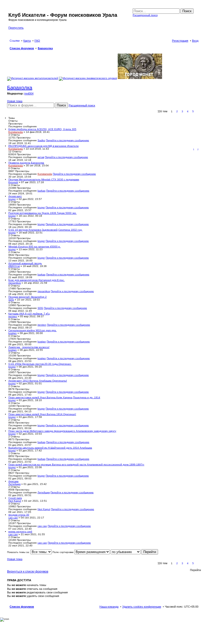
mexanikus (14, 282)
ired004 (28, 93)
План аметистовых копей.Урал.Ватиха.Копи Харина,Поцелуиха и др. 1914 (54, 397)
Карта (27, 40)
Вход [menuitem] (195, 40)
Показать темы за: (18, 552)
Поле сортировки (63, 552)
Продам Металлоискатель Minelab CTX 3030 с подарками (43, 179)
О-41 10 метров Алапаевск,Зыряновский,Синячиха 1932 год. (45, 229)
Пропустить (16, 27)
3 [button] (182, 111)
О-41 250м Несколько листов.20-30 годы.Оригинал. (40, 363)
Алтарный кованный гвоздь (25, 263)
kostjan (12, 333)
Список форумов (22, 606)
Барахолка (19, 87)
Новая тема (14, 101)
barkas (41, 190)
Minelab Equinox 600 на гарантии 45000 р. (34, 246)
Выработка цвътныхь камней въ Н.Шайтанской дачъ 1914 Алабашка (50, 447)
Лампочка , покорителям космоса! (28, 347)
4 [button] (187, 111)
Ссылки (15, 40)
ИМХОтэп (14, 266)
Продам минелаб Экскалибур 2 (27, 296)
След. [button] (198, 111)
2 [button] (177, 111)
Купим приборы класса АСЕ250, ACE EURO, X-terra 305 (42, 129)
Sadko (41, 140)
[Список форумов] (11, 9)
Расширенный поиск (145, 15)
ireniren (12, 316)
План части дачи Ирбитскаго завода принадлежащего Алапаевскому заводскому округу (62, 431)
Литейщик (14, 484)
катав (41, 157)
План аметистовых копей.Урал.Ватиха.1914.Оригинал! (42, 414)
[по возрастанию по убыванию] (126, 552)
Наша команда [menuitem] (108, 606)
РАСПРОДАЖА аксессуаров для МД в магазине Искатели (43, 146)
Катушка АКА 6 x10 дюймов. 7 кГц (29, 313)
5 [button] (193, 111)
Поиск (187, 11)
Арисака (13, 481)
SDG (11, 299)
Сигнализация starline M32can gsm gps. (32, 330)
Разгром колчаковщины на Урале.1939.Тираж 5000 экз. (42, 213)
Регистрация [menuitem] (180, 40)
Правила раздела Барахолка (26, 162)
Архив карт (15, 196)
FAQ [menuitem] (37, 40)
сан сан (13, 517)
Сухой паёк (15, 498)
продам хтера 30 (18, 514)
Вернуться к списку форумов (27, 571)
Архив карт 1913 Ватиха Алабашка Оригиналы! (37, 380)
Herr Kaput (14, 500)
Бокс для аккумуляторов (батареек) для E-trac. (36, 280)
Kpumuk (13, 182)
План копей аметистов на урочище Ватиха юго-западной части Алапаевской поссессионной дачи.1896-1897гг (76, 464)
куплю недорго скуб (20, 531)
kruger (12, 199)
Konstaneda (15, 132)
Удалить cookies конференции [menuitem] (141, 606)
